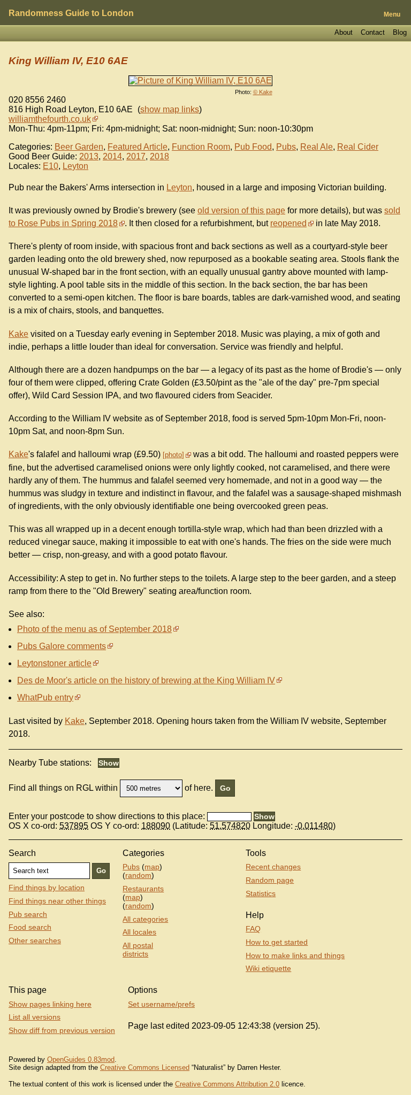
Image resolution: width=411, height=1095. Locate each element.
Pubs (286, 146)
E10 (50, 166)
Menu (392, 14)
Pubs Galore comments (61, 646)
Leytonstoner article (54, 663)
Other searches (35, 940)
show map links (169, 109)
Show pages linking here (50, 1004)
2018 (159, 156)
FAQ (253, 928)
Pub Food (253, 146)
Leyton (75, 166)
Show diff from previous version (62, 1030)
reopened (288, 223)
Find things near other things (57, 901)
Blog (400, 32)
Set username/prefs (161, 1004)
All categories (145, 919)
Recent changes (273, 866)
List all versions (34, 1017)
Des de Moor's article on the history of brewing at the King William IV (146, 680)
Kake (18, 333)
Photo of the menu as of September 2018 (94, 629)
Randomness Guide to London (71, 13)
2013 (88, 156)
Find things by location (47, 887)
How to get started (277, 942)
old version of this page (241, 210)
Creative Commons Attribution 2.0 (227, 1084)
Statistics (261, 893)
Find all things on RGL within (63, 787)
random (138, 875)
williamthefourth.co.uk (50, 119)
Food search (30, 927)
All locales (139, 932)
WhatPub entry (45, 697)
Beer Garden (79, 146)
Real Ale (316, 146)
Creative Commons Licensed (144, 1067)
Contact (373, 32)
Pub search (28, 914)
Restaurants (143, 888)
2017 (136, 156)
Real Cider (357, 146)
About (343, 32)
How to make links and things (295, 955)
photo (173, 455)
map (151, 866)
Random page (270, 880)
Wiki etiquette (268, 968)
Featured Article (138, 146)
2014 (112, 156)
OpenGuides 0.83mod (81, 1059)
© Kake (262, 92)
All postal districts (138, 949)
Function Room (201, 146)
